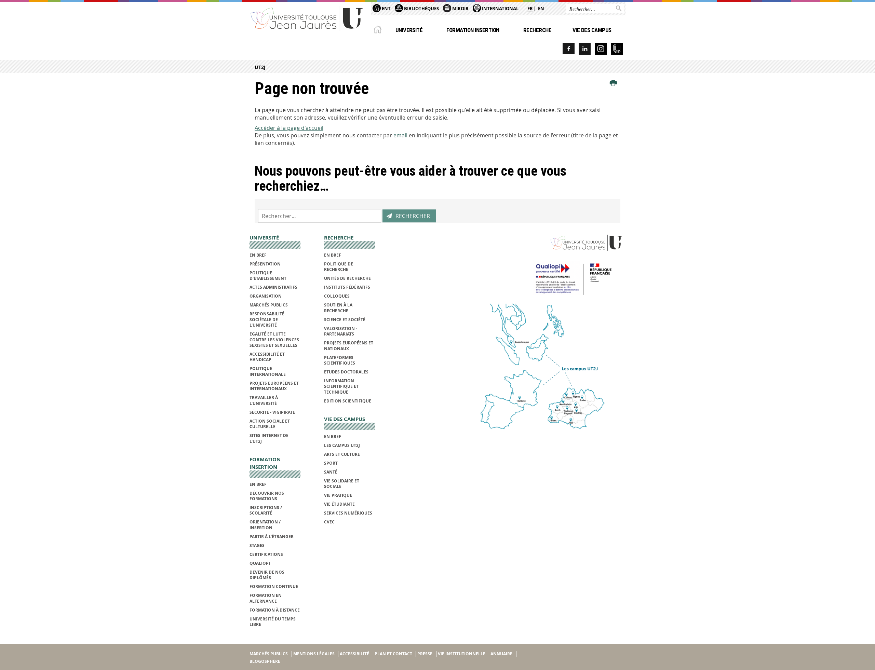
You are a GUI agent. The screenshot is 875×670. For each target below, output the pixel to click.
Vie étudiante (339, 504)
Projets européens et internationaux (274, 386)
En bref (258, 255)
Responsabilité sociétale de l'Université (267, 319)
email (400, 135)
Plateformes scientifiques (339, 360)
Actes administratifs (273, 287)
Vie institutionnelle (461, 654)
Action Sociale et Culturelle (270, 423)
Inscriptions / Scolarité (266, 510)
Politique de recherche (338, 266)
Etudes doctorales (346, 372)
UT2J (260, 67)
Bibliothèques (421, 8)
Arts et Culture (342, 454)
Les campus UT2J (342, 445)
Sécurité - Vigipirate (272, 412)
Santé (330, 472)
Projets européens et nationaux (348, 345)
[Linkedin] (585, 49)
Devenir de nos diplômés (267, 574)
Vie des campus (592, 30)
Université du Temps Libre (273, 621)
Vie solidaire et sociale (341, 483)
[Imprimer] (613, 83)
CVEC (329, 522)
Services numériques (348, 513)
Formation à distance (275, 610)
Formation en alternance (266, 598)
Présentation (265, 264)
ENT (386, 8)
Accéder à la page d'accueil (289, 128)
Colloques (337, 296)
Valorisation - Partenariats (340, 331)
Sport (331, 463)
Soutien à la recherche (338, 307)
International (500, 8)
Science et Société (344, 320)
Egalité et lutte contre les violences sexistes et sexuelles (274, 339)
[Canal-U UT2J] (617, 49)
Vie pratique (338, 495)
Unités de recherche (347, 278)
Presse (424, 654)
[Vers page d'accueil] (307, 17)
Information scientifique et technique (341, 386)
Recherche (537, 30)
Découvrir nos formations (267, 496)
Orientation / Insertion (265, 524)
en (541, 8)
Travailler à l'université (264, 400)
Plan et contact (393, 654)
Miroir (460, 8)
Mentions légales (314, 654)
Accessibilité (354, 654)
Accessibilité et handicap (267, 357)
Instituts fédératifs (347, 287)
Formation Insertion (472, 30)
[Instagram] (601, 49)
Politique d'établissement (268, 275)
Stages (257, 545)
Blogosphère (265, 661)
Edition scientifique (347, 401)
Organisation (266, 296)
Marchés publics (269, 305)
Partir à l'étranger (272, 536)
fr (530, 8)
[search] (319, 216)
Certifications (266, 554)
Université (409, 30)
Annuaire (501, 654)
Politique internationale (268, 371)
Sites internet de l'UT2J (269, 438)
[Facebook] (569, 49)
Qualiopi (260, 563)
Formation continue (274, 586)
